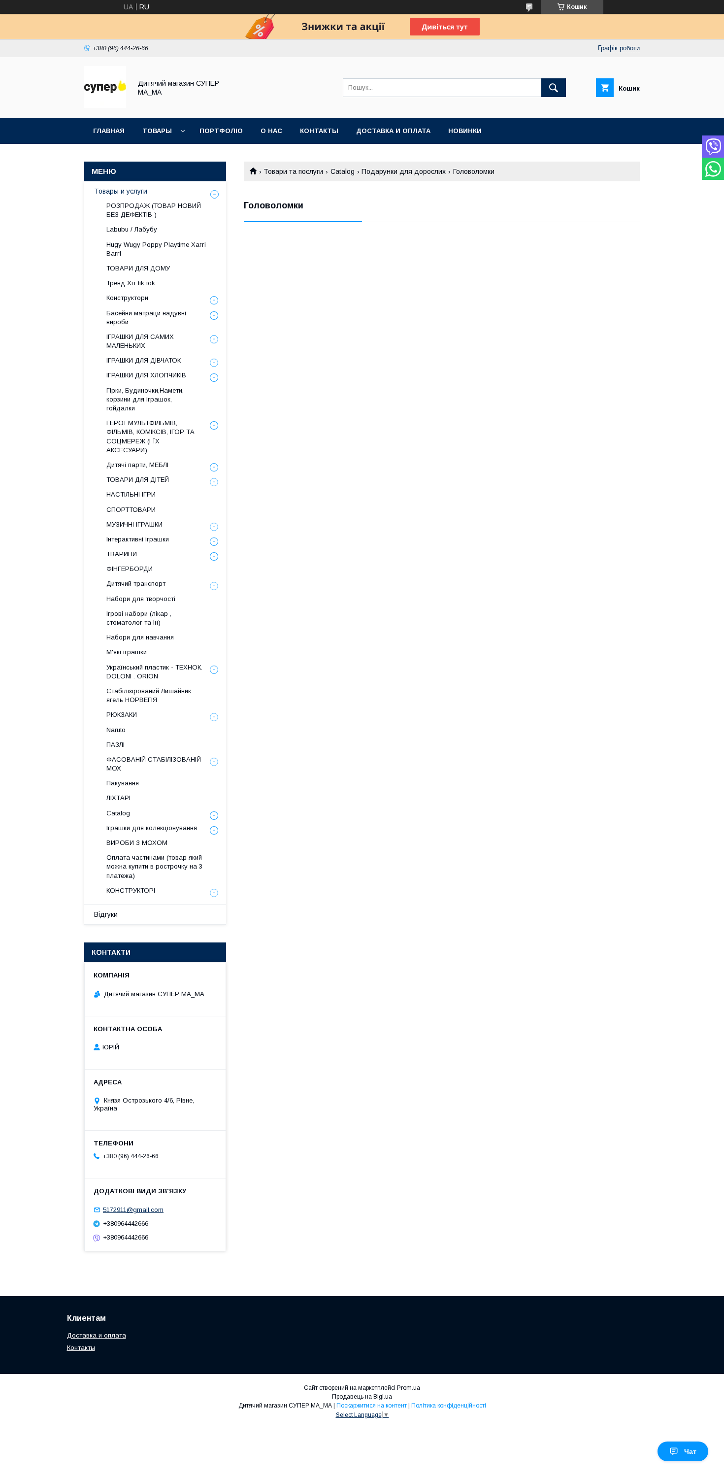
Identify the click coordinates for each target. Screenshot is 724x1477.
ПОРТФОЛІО (221, 130)
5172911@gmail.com (133, 1209)
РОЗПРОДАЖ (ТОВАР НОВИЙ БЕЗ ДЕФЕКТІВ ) (153, 210)
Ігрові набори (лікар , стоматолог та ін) (138, 618)
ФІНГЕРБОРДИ (129, 568)
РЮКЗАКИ (121, 714)
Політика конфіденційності (448, 1405)
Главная (109, 130)
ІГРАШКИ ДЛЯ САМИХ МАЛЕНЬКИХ (140, 341)
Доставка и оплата (96, 1335)
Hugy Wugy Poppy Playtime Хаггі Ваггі (156, 249)
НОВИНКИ (465, 130)
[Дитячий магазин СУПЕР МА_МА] (105, 105)
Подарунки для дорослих (404, 171)
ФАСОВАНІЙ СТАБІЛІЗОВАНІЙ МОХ (153, 764)
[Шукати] (553, 87)
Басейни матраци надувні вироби (146, 317)
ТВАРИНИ (121, 554)
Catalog (342, 171)
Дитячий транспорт (135, 583)
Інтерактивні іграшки (137, 539)
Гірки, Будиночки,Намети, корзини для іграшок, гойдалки (145, 399)
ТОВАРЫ (157, 130)
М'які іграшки (126, 652)
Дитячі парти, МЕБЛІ (137, 465)
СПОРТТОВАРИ (131, 509)
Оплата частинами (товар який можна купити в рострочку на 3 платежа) (154, 866)
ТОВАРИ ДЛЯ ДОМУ (138, 268)
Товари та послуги (293, 171)
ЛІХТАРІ (118, 798)
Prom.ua (408, 1387)
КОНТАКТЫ (319, 130)
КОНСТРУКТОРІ (130, 890)
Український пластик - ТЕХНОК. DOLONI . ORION (154, 672)
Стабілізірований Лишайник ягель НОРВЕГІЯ (148, 695)
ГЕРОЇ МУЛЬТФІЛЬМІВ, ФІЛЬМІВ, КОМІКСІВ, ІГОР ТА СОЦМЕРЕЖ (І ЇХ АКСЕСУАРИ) (150, 436)
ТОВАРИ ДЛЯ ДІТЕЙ (137, 479)
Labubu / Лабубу (131, 229)
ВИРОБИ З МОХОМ (136, 842)
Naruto (116, 730)
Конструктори (127, 298)
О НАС (271, 130)
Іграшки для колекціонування (151, 828)
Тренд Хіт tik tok (130, 283)
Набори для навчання (140, 637)
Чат (690, 1451)
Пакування (122, 783)
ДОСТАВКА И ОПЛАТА (393, 130)
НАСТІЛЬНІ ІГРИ (131, 494)
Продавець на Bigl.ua (362, 1396)
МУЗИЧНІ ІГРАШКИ (134, 524)
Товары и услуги (120, 191)
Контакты (81, 1347)
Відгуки (106, 914)
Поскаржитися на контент (371, 1405)
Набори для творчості (140, 599)
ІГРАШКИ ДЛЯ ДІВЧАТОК (143, 360)
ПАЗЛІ (115, 744)
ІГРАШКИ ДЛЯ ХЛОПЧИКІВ (146, 375)
